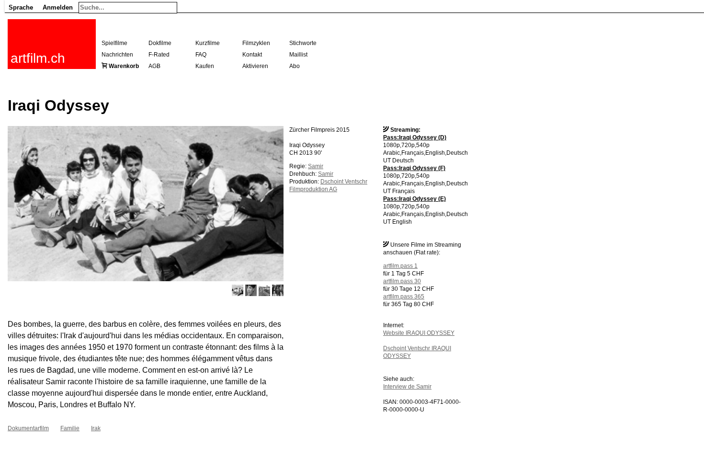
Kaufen (204, 66)
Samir (315, 166)
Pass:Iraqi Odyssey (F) (414, 168)
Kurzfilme (207, 43)
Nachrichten (117, 54)
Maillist (298, 54)
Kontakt (252, 54)
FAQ (200, 54)
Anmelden (58, 7)
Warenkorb (124, 66)
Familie (69, 428)
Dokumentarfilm (28, 428)
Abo (294, 66)
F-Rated (159, 54)
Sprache (21, 7)
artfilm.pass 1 (400, 266)
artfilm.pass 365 (403, 296)
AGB (154, 66)
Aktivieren (255, 66)
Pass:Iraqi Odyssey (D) (414, 137)
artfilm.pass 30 (402, 281)
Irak (96, 428)
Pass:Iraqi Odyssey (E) (414, 198)
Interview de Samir (407, 386)
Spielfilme (114, 43)
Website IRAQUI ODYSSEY (418, 333)
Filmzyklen (256, 43)
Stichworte (303, 43)
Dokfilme (159, 43)
